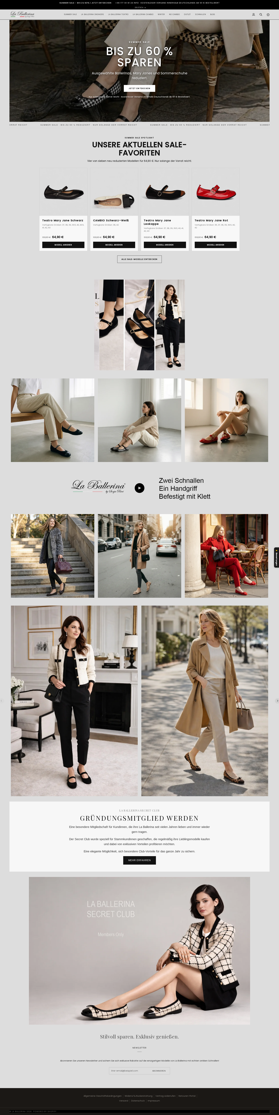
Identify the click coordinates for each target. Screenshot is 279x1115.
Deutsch (139, 7)
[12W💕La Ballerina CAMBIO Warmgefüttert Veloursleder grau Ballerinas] (52, 556)
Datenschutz (138, 1100)
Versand (123, 1100)
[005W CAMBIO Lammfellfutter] (139, 556)
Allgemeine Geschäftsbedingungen (103, 1095)
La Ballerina (19, 1111)
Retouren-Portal (187, 1095)
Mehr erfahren (139, 860)
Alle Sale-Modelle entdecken (139, 259)
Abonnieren (159, 1070)
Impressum (154, 1100)
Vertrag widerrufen (165, 1095)
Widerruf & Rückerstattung (138, 1095)
